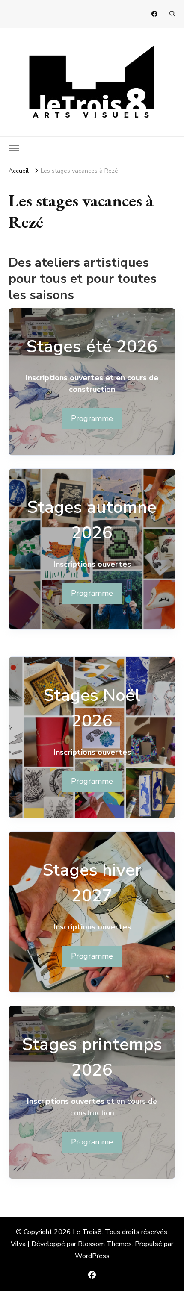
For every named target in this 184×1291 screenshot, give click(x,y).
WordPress (92, 1256)
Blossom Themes (105, 1244)
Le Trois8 (87, 1232)
